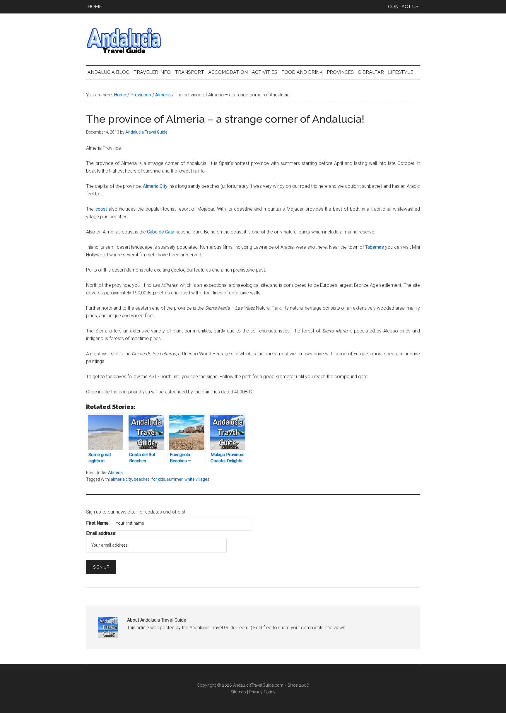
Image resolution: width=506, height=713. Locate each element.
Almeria (115, 472)
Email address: (101, 533)
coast (101, 209)
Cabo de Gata (160, 232)
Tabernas (374, 247)
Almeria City (155, 186)
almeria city (121, 479)
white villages (196, 479)
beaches (142, 479)
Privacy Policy (262, 692)
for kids (158, 479)
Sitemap (238, 692)
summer (175, 479)
